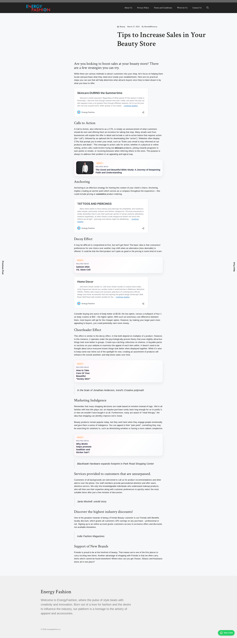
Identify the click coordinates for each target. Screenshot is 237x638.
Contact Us (197, 7)
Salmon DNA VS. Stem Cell (83, 268)
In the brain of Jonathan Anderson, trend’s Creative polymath (110, 390)
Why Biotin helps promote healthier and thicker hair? (83, 448)
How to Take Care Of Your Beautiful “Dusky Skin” (83, 374)
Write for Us (182, 7)
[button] (207, 7)
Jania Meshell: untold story (91, 501)
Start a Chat (228, 633)
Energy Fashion (56, 592)
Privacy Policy (143, 7)
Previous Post (3, 268)
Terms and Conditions (163, 7)
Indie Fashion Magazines (90, 536)
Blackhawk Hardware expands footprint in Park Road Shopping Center (115, 463)
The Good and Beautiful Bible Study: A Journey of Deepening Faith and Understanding (128, 171)
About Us (128, 7)
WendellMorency (150, 27)
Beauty (122, 27)
